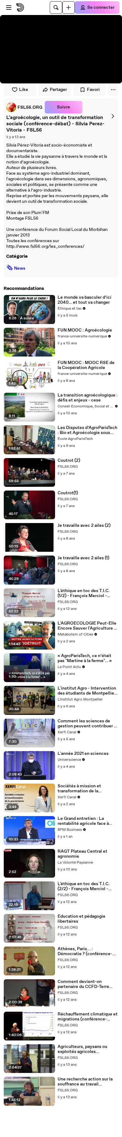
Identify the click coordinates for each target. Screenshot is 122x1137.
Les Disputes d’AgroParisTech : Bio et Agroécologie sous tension (87, 430)
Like (23, 89)
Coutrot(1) (68, 493)
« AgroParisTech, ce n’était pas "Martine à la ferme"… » (85, 658)
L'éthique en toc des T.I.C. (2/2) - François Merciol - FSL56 (84, 886)
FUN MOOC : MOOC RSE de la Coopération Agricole (86, 365)
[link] (24, 107)
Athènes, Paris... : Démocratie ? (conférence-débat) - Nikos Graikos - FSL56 (85, 951)
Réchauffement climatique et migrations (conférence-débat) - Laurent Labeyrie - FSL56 (88, 1017)
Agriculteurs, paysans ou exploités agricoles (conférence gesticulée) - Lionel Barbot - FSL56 (83, 1049)
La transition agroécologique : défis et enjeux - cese (88, 398)
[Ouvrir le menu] (9, 7)
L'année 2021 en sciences (83, 753)
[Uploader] (68, 7)
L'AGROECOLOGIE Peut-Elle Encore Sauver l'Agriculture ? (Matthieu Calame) (87, 626)
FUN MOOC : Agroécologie (85, 330)
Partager (58, 89)
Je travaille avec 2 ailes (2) (84, 525)
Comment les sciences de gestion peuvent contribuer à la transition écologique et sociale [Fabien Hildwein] (87, 724)
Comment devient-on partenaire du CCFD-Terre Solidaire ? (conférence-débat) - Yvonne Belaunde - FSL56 (85, 984)
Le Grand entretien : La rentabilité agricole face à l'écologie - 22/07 (83, 821)
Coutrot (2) (69, 460)
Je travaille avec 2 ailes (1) (83, 558)
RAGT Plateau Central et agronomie (82, 854)
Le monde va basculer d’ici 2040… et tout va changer (84, 300)
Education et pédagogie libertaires (81, 919)
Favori (93, 89)
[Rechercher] (56, 7)
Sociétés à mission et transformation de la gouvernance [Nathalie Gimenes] (80, 789)
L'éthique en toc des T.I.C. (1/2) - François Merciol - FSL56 (84, 593)
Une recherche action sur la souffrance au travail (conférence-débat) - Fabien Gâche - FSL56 (86, 1082)
